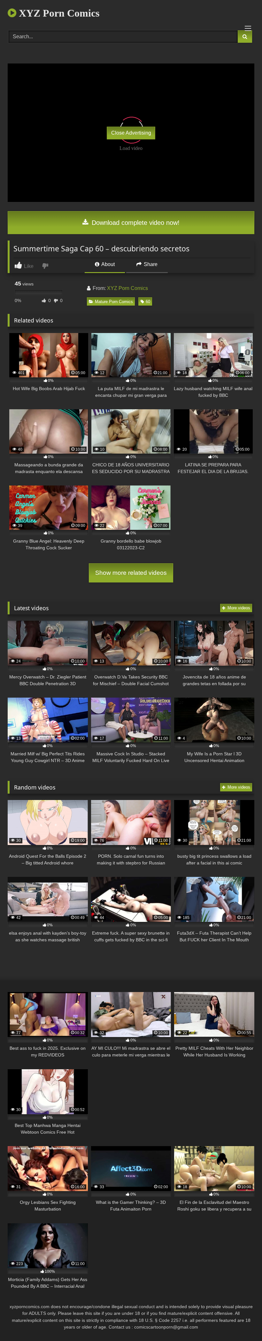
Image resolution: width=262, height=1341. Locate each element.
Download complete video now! (135, 222)
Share (150, 264)
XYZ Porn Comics (57, 13)
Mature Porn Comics (114, 301)
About (107, 264)
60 (148, 301)
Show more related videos (131, 572)
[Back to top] (242, 1322)
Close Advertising (131, 133)
